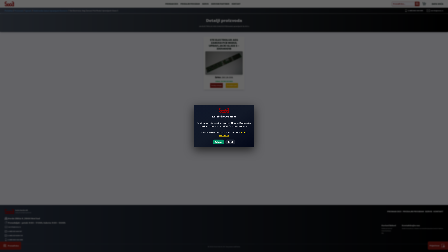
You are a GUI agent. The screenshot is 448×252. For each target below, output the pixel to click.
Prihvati (218, 142)
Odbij (230, 142)
